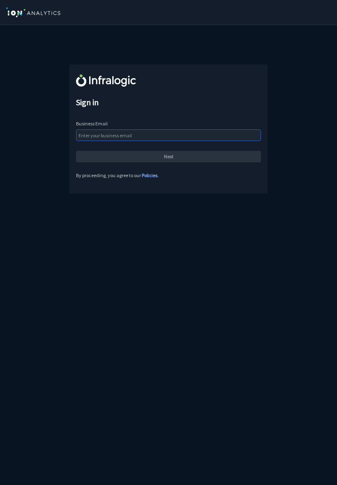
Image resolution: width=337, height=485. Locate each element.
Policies (149, 175)
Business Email (92, 123)
